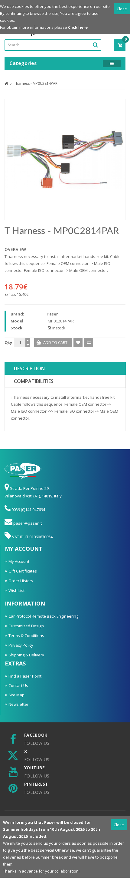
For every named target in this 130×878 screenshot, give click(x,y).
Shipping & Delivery (26, 655)
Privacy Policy (20, 645)
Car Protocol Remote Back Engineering (43, 616)
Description (29, 368)
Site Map (16, 695)
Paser (52, 314)
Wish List (16, 590)
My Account (18, 561)
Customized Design (26, 626)
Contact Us (18, 685)
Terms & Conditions (26, 635)
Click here (78, 27)
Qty (8, 342)
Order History (20, 580)
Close (122, 9)
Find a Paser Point (24, 676)
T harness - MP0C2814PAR (35, 83)
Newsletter (18, 704)
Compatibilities (34, 381)
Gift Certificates (22, 571)
